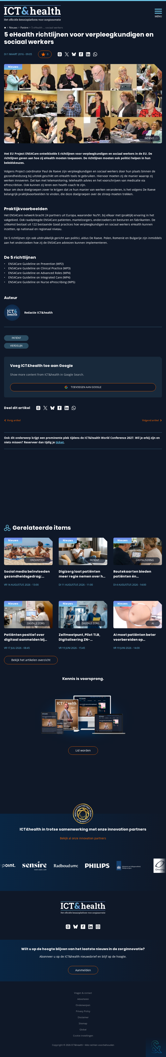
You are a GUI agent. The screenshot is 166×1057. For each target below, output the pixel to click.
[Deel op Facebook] (81, 54)
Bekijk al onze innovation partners (83, 838)
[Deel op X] (67, 54)
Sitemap (83, 1023)
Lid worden (83, 750)
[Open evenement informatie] (156, 1047)
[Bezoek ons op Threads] (68, 926)
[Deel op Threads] (60, 54)
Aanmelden (83, 970)
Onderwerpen (83, 1005)
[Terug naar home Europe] (32, 13)
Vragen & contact (83, 992)
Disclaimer (83, 1017)
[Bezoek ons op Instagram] (98, 926)
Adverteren (83, 998)
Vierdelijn (16, 345)
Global (83, 1029)
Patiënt (24, 27)
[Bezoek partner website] (25, 866)
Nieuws (13, 27)
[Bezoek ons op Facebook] (83, 926)
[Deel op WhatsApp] (95, 54)
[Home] (5, 28)
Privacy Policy (83, 1011)
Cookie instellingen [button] (83, 1035)
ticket (60, 442)
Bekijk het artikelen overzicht (30, 660)
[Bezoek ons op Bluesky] (75, 926)
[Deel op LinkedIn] (88, 54)
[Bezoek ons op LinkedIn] (90, 926)
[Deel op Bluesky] (74, 54)
